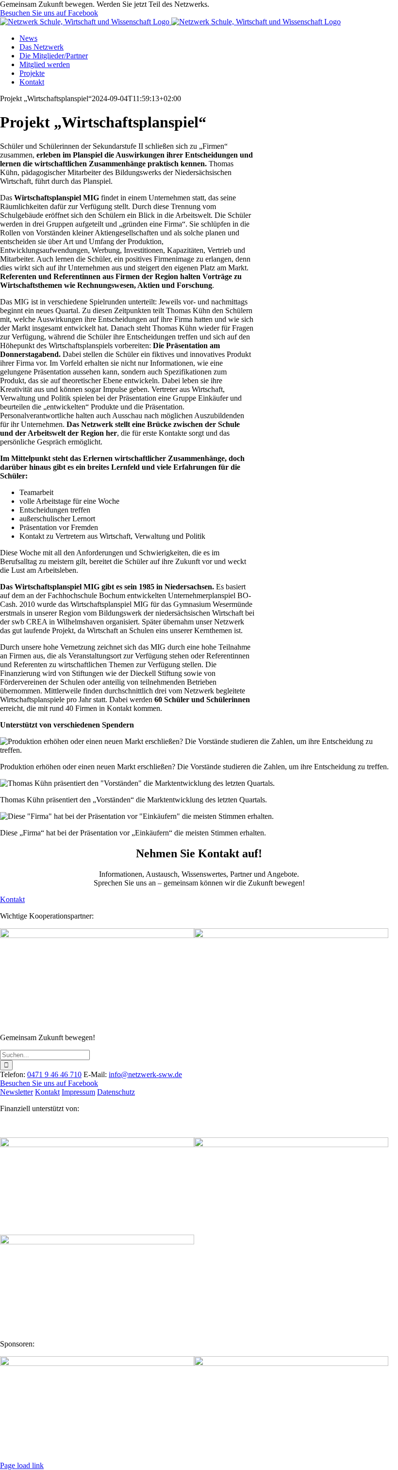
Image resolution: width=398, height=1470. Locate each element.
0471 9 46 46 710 (54, 1074)
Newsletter (16, 1092)
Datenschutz (116, 1092)
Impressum (78, 1092)
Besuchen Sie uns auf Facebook (49, 13)
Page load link (22, 1465)
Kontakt (47, 1092)
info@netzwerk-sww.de (145, 1074)
